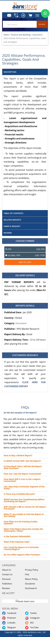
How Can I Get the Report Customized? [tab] (22, 473)
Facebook (11, 613)
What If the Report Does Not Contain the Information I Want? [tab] (23, 530)
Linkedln (10, 622)
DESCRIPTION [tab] (10, 72)
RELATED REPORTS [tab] (12, 219)
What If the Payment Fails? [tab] (17, 541)
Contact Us (7, 574)
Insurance (37, 34)
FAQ (27, 574)
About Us (6, 569)
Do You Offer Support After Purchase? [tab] (22, 554)
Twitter (33, 613)
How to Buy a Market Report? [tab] (18, 455)
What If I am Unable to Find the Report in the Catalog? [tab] (24, 515)
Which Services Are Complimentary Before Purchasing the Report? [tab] (24, 500)
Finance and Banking (21, 34)
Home (6, 34)
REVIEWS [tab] (8, 232)
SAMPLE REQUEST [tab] (12, 226)
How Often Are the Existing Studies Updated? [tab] (21, 522)
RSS (31, 622)
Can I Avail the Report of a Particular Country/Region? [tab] (21, 548)
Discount (6, 579)
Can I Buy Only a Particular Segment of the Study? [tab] (24, 487)
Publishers (7, 583)
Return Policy (31, 579)
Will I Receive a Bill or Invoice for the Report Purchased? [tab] (25, 507)
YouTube (33, 627)
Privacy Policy (31, 569)
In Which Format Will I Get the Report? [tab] (22, 461)
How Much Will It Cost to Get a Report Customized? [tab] (22, 480)
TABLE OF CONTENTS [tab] (13, 213)
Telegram (11, 627)
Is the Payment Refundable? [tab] (17, 536)
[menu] (23, 15)
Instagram (34, 617)
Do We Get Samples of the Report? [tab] (20, 412)
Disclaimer (30, 583)
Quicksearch (31, 588)
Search (42, 24)
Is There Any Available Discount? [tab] (19, 494)
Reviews (6, 588)
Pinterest (11, 617)
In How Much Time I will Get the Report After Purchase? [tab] (23, 467)
